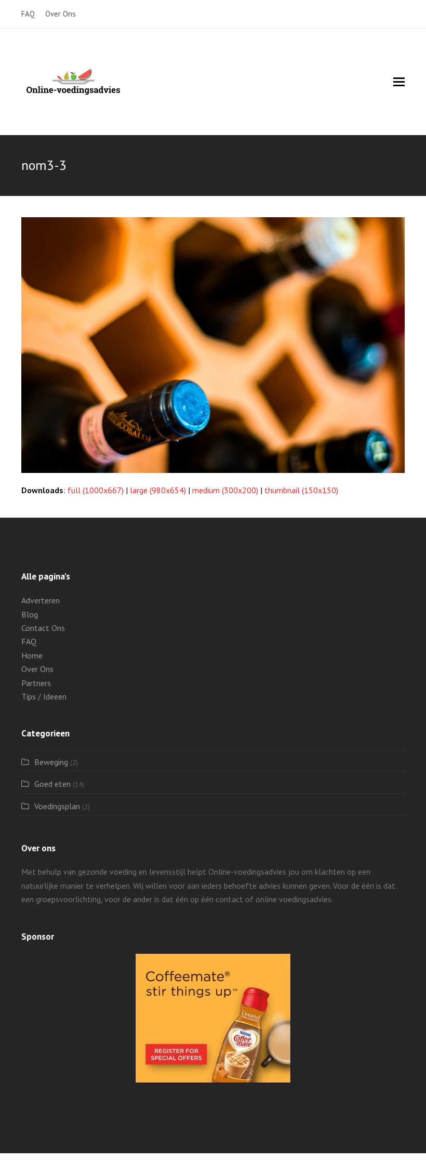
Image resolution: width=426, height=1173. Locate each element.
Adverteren (40, 600)
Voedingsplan (57, 806)
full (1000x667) (96, 490)
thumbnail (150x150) (301, 490)
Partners (36, 683)
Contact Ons (43, 628)
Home (32, 655)
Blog (29, 614)
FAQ (28, 641)
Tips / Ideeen (43, 696)
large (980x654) (158, 490)
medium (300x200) (225, 490)
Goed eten (52, 784)
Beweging (51, 762)
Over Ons (37, 669)
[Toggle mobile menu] (399, 81)
